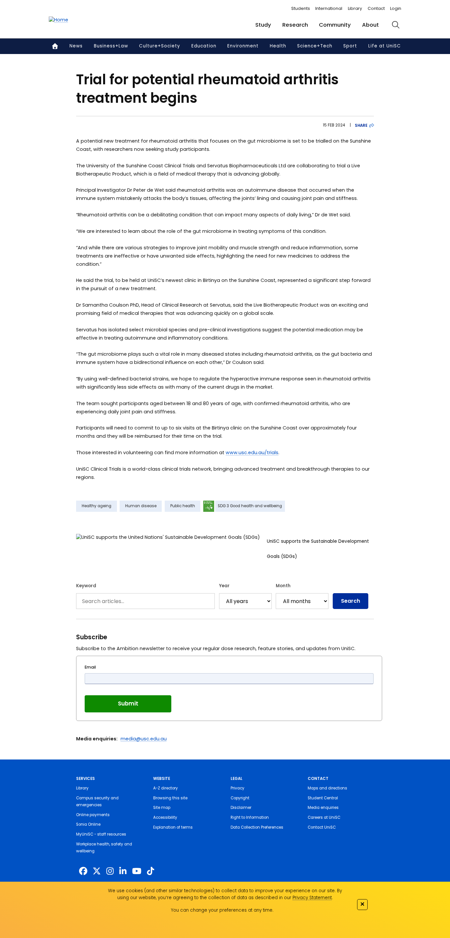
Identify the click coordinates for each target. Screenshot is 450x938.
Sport (350, 46)
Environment (243, 46)
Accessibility (165, 817)
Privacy (237, 788)
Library (355, 8)
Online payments (93, 814)
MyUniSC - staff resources (101, 834)
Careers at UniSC (324, 817)
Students (300, 8)
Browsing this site (170, 798)
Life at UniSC (384, 46)
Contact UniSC (322, 827)
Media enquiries (323, 807)
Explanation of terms (173, 827)
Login (395, 8)
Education (203, 46)
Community (335, 25)
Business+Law (111, 46)
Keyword (86, 586)
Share (361, 125)
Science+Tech (314, 46)
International (328, 8)
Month (283, 586)
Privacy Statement (312, 898)
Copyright (240, 798)
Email (90, 667)
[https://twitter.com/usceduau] (97, 871)
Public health (182, 506)
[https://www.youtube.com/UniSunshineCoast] (136, 871)
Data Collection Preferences (257, 827)
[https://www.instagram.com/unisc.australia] (110, 871)
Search (350, 601)
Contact (376, 8)
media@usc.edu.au (144, 738)
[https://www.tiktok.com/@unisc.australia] (150, 871)
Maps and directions (327, 788)
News (76, 46)
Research (295, 25)
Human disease (140, 506)
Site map (161, 807)
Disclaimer (241, 807)
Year (224, 586)
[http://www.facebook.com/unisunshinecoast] (83, 871)
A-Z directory (165, 788)
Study (263, 25)
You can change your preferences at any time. (222, 910)
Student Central (323, 798)
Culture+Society (159, 46)
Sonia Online (88, 824)
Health (278, 46)
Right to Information (250, 817)
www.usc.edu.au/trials (252, 452)
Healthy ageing (96, 506)
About (370, 25)
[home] (58, 19)
